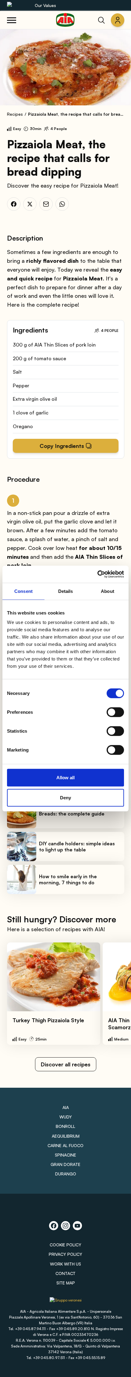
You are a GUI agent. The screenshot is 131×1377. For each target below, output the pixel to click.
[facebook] (13, 204)
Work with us (65, 1263)
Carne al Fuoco (65, 1145)
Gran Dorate (65, 1164)
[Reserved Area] (117, 20)
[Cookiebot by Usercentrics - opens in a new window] (97, 574)
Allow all (65, 777)
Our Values (45, 5)
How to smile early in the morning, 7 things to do (68, 879)
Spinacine (65, 1154)
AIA (65, 1107)
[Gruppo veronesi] (66, 1302)
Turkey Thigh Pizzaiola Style (48, 1020)
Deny (65, 797)
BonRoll (65, 1126)
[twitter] (30, 204)
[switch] (115, 712)
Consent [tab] (23, 590)
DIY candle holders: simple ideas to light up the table (77, 846)
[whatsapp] (62, 204)
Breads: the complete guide (71, 814)
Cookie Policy (65, 1244)
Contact (65, 1273)
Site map (65, 1282)
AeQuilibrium (66, 1136)
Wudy (65, 1116)
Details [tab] (65, 590)
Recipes (15, 114)
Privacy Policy (65, 1254)
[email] (46, 204)
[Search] (101, 20)
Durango (65, 1173)
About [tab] (107, 590)
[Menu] (11, 20)
